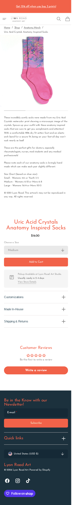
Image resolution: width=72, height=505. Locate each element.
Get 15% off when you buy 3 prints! (36, 6)
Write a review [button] (34, 370)
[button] (4, 19)
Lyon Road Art (20, 470)
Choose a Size (11, 242)
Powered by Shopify (39, 470)
